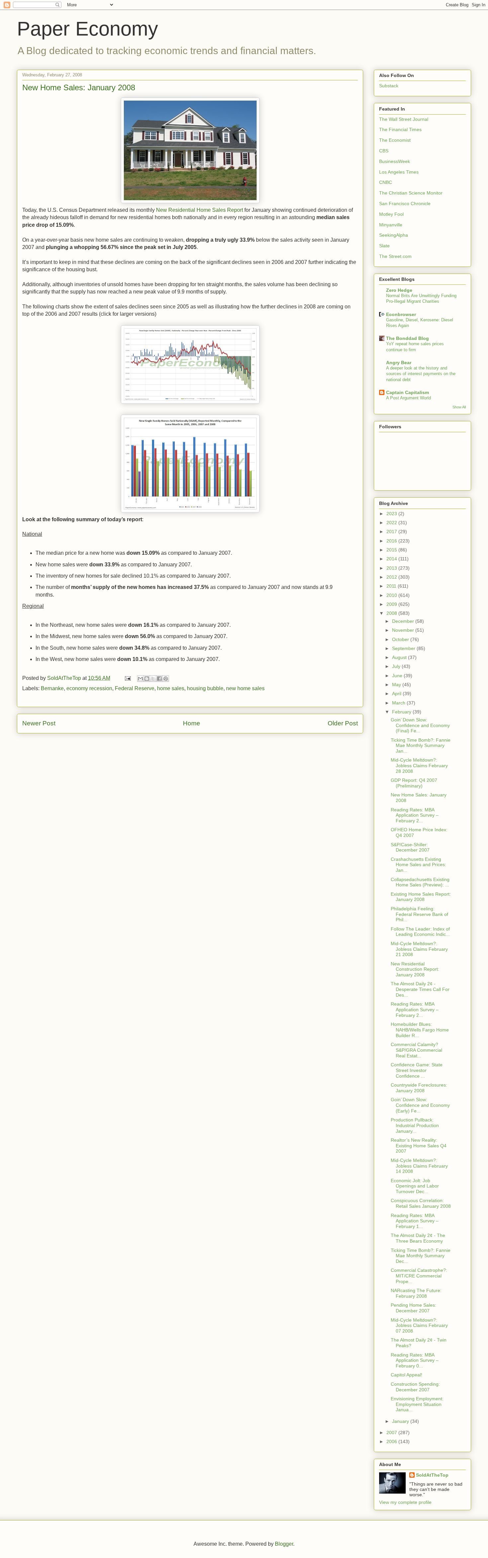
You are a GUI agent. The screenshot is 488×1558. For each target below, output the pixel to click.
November (403, 630)
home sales (170, 688)
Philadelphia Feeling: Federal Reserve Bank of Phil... (419, 914)
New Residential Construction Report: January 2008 (415, 969)
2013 (392, 568)
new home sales (245, 688)
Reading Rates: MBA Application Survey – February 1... (415, 1221)
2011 (392, 586)
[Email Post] (127, 678)
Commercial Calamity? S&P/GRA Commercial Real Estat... (416, 1050)
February (402, 711)
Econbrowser (401, 314)
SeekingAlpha (393, 235)
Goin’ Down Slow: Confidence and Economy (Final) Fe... (420, 725)
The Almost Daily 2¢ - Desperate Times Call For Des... (420, 989)
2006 (392, 1441)
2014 (392, 558)
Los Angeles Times (399, 172)
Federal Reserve (134, 688)
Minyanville (390, 224)
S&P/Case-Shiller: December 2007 (410, 847)
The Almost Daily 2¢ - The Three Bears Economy (418, 1238)
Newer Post (38, 723)
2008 (392, 613)
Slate (384, 245)
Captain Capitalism (407, 392)
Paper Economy (87, 29)
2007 (392, 1432)
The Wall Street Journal (403, 119)
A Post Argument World (408, 397)
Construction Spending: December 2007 (415, 1386)
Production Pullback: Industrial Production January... (415, 1125)
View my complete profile (405, 1502)
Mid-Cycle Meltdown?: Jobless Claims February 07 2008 (419, 1325)
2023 (392, 513)
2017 (392, 531)
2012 (392, 577)
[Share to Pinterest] (165, 678)
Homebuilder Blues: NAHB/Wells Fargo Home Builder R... (420, 1030)
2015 (392, 549)
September (404, 648)
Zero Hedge (399, 290)
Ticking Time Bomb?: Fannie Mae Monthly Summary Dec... (420, 1256)
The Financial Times (400, 129)
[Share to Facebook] (159, 678)
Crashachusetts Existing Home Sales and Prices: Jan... (418, 865)
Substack (388, 85)
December (403, 621)
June (398, 675)
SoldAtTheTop (432, 1475)
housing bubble (205, 688)
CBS (383, 150)
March (399, 702)
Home (191, 723)
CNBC (385, 182)
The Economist (395, 140)
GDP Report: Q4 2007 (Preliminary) (414, 783)
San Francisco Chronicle (405, 203)
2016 (392, 540)
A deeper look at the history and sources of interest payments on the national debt (420, 374)
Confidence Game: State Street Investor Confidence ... (417, 1070)
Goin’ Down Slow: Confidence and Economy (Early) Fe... (420, 1105)
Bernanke (52, 688)
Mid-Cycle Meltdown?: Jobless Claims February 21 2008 (419, 949)
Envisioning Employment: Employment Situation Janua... (417, 1404)
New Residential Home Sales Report (199, 210)
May (397, 684)
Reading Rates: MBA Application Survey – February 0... (415, 1360)
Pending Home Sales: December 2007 (413, 1307)
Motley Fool (391, 214)
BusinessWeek (394, 161)
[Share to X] (153, 678)
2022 (392, 522)
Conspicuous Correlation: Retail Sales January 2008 (421, 1203)
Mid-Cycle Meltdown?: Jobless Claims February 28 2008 (419, 765)
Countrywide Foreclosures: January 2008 (419, 1087)
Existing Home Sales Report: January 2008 (421, 896)
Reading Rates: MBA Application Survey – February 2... (415, 815)
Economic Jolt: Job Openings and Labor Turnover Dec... (415, 1186)
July (397, 666)
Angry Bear (398, 362)
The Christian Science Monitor (411, 193)
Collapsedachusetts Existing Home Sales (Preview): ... (420, 882)
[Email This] (140, 678)
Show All (459, 407)
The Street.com (395, 256)
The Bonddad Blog (407, 338)
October (401, 639)
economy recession (89, 688)
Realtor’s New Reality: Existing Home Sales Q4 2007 (419, 1145)
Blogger (284, 1544)
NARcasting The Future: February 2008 (416, 1293)
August (400, 657)
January (401, 1421)
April (397, 693)
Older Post (343, 723)
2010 (392, 595)
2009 (392, 604)
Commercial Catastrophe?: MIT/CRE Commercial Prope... (419, 1276)
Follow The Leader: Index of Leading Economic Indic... (420, 931)
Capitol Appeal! (406, 1374)
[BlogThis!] (146, 678)
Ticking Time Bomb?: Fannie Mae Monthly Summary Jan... (420, 745)
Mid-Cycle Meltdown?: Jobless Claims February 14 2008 (419, 1166)
